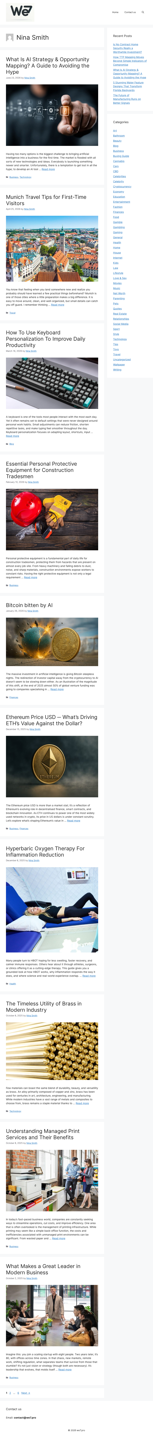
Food (116, 217)
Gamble (118, 222)
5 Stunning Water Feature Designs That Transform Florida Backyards (128, 86)
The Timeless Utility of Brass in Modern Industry (44, 1006)
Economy (118, 191)
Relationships (121, 318)
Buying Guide (121, 156)
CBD (115, 171)
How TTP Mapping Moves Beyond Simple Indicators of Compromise (130, 61)
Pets (115, 303)
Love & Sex (120, 278)
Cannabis (118, 161)
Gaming (117, 232)
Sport (116, 329)
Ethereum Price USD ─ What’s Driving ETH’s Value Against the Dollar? (51, 720)
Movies (117, 283)
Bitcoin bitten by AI (29, 605)
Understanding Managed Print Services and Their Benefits (43, 1134)
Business (13, 177)
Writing (117, 369)
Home (115, 12)
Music (116, 288)
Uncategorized (122, 359)
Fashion (118, 206)
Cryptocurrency (122, 186)
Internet (117, 257)
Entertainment (121, 201)
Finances (13, 697)
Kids (115, 262)
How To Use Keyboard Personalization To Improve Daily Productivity (45, 338)
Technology (25, 177)
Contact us (130, 12)
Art (115, 130)
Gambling (119, 227)
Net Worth (119, 293)
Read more (48, 169)
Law (115, 267)
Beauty (117, 140)
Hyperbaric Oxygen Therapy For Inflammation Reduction (45, 851)
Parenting (119, 298)
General (118, 237)
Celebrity (118, 181)
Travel (12, 313)
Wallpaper (119, 364)
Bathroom (119, 135)
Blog (11, 444)
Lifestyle (118, 273)
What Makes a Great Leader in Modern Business (43, 1269)
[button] (143, 12)
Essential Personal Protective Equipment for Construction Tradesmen (41, 470)
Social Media (120, 323)
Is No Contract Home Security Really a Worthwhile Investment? (127, 48)
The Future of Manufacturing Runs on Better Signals (127, 99)
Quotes (117, 308)
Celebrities (119, 176)
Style (116, 334)
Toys (116, 349)
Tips (115, 344)
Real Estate (120, 313)
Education (119, 196)
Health (12, 983)
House (117, 252)
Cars (116, 166)
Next (25, 1392)
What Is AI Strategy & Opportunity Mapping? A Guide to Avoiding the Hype (47, 65)
